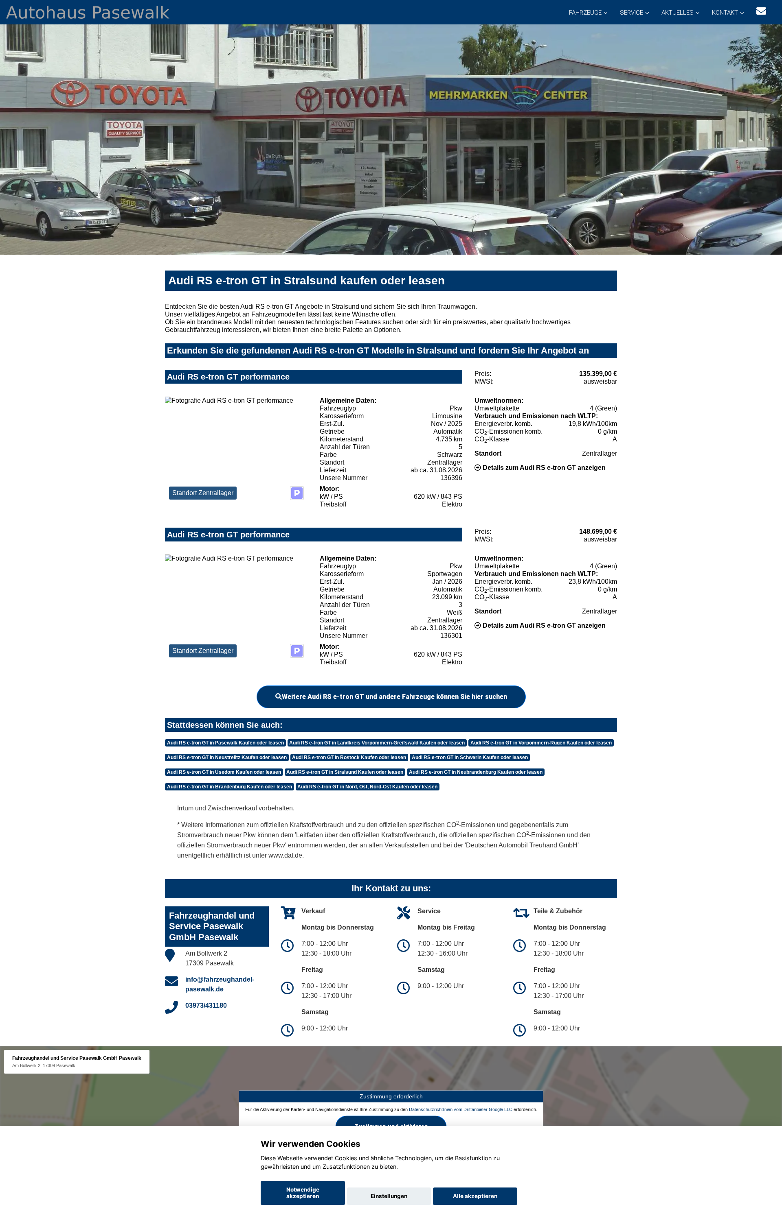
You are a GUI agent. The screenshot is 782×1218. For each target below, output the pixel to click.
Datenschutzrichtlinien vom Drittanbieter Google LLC (460, 1109)
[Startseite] (87, 12)
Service (631, 12)
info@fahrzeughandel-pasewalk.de (219, 984)
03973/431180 (206, 1005)
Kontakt (725, 12)
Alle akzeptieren (475, 1196)
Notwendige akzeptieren (302, 1192)
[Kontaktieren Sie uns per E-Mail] (761, 11)
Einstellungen (389, 1196)
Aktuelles (677, 12)
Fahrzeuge (585, 12)
